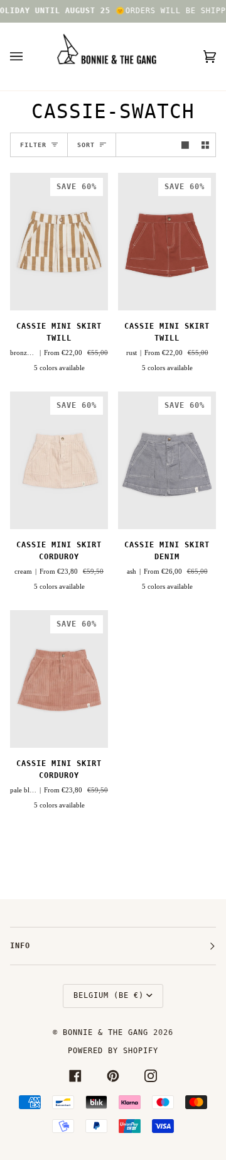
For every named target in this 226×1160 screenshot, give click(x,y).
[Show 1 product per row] (185, 144)
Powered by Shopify (113, 1050)
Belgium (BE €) (108, 995)
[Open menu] (29, 56)
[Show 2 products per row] (205, 144)
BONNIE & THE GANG (108, 1032)
